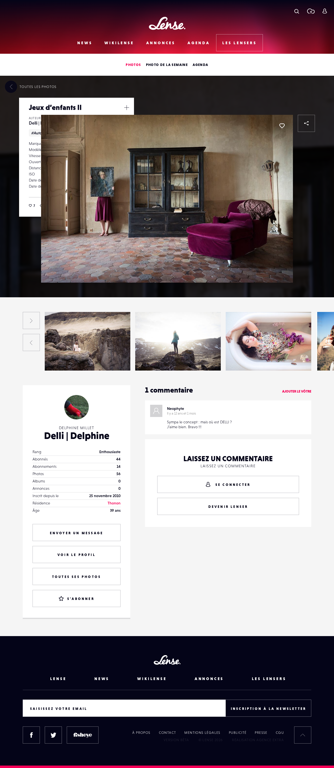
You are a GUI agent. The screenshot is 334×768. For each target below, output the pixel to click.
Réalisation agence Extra (258, 740)
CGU (280, 733)
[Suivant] (31, 320)
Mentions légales (202, 733)
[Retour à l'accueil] (167, 23)
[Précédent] (31, 342)
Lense (58, 678)
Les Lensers (239, 43)
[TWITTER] (53, 735)
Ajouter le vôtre (296, 391)
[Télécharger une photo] (311, 11)
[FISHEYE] (83, 735)
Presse (261, 733)
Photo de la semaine (167, 65)
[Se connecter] (325, 11)
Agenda (199, 43)
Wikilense (119, 43)
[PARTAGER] (306, 123)
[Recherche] (297, 11)
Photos (133, 65)
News (84, 43)
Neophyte (175, 408)
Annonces (160, 43)
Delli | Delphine (63, 360)
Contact (167, 733)
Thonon (114, 503)
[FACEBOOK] (31, 735)
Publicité (238, 733)
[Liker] (281, 125)
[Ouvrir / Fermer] (126, 107)
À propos (141, 733)
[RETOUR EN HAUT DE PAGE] (302, 735)
